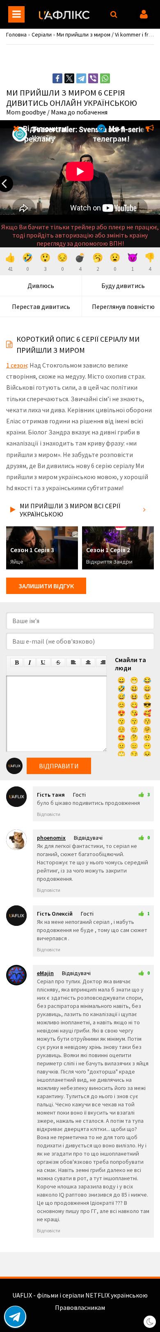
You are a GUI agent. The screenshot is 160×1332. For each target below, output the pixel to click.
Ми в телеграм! (111, 133)
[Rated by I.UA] (80, 1315)
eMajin (45, 973)
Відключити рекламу (43, 133)
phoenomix (51, 837)
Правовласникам (80, 1307)
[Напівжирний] (16, 662)
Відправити (59, 766)
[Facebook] (57, 78)
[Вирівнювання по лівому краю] (73, 662)
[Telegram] (81, 78)
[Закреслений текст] (58, 662)
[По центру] (88, 662)
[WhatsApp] (105, 78)
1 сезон (16, 365)
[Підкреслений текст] (43, 662)
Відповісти (48, 814)
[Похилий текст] (30, 662)
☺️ (121, 729)
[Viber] (93, 78)
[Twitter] (69, 78)
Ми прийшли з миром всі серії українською (70, 510)
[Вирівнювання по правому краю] (103, 662)
